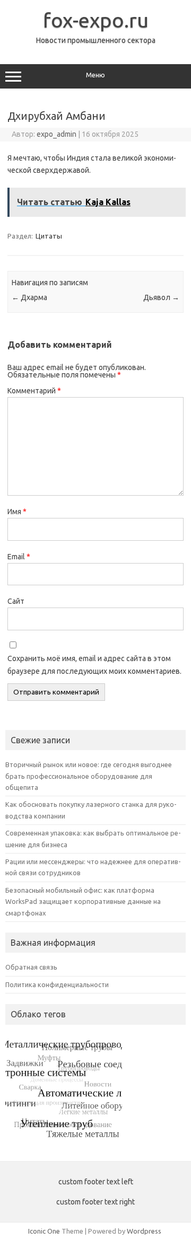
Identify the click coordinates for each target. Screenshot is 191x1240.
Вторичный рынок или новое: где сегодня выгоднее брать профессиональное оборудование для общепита (88, 776)
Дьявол (161, 297)
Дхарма (29, 297)
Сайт (15, 601)
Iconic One (44, 1231)
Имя (17, 511)
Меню (95, 75)
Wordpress (144, 1231)
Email (18, 556)
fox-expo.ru (96, 20)
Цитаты (49, 236)
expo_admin (56, 134)
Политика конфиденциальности (57, 984)
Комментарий (34, 390)
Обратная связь (31, 967)
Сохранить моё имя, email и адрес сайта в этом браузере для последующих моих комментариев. (94, 664)
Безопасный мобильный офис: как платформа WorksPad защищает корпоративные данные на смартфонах (83, 901)
